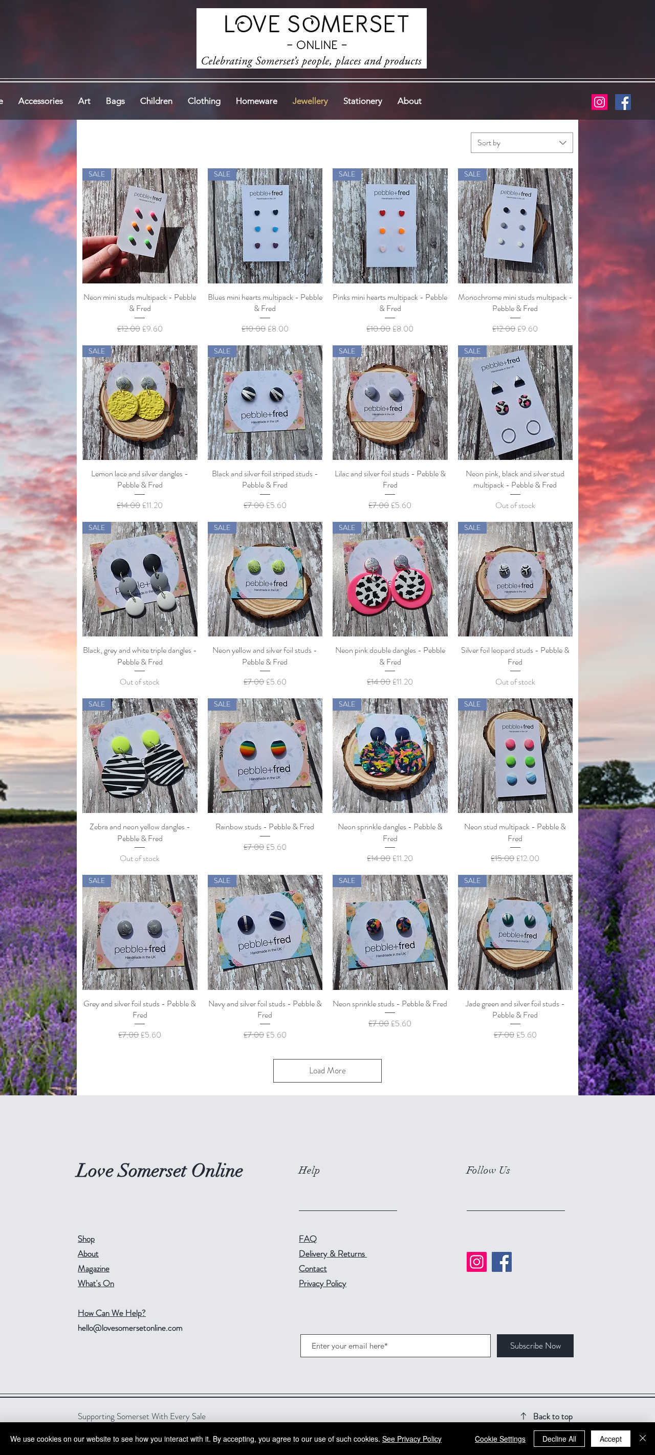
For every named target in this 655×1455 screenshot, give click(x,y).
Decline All (559, 1439)
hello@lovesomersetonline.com (130, 1327)
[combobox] (522, 143)
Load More (327, 1070)
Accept (611, 1439)
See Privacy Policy (412, 1439)
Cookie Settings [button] (500, 1439)
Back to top (553, 1416)
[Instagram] (599, 102)
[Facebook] (623, 102)
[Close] (643, 1438)
